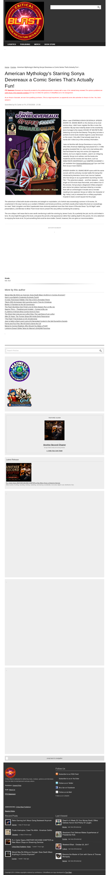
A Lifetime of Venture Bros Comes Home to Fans (22, 311)
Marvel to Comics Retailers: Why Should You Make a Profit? (26, 326)
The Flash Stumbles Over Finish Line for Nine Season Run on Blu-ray (30, 307)
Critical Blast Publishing (19, 847)
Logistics (12, 44)
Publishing (25, 44)
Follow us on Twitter (66, 783)
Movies (64, 827)
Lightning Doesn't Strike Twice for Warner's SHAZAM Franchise (27, 328)
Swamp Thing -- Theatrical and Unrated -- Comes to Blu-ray (26, 309)
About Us (12, 790)
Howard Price (17, 785)
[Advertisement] (53, 56)
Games (14, 825)
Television (15, 835)
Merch (37, 44)
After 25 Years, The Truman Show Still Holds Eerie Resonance (27, 316)
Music (29, 847)
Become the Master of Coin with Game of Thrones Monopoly (81, 855)
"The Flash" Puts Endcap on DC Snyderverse (21, 319)
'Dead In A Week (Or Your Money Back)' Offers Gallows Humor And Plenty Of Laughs (80, 821)
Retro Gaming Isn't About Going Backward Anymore (31, 820)
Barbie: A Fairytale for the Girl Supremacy (20, 304)
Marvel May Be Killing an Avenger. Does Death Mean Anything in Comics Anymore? (35, 295)
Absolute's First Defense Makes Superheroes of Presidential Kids (80, 833)
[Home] (24, 20)
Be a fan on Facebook (67, 787)
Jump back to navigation (54, 758)
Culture (64, 849)
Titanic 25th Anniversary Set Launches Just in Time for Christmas (28, 302)
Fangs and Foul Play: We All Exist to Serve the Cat (23, 323)
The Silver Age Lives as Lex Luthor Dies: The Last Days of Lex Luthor (30, 314)
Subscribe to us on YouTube (69, 778)
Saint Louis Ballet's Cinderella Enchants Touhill (22, 297)
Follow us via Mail (65, 792)
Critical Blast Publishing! (23, 807)
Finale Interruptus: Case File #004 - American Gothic (32, 830)
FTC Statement (10, 794)
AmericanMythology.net (84, 163)
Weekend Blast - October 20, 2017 (75, 844)
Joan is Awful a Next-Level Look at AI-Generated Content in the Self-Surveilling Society (36, 321)
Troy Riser (68, 872)
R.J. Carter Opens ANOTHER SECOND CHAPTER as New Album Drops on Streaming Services (33, 483)
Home (7, 67)
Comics (13, 67)
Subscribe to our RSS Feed (69, 774)
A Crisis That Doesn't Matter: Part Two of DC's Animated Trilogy (27, 299)
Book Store (50, 44)
